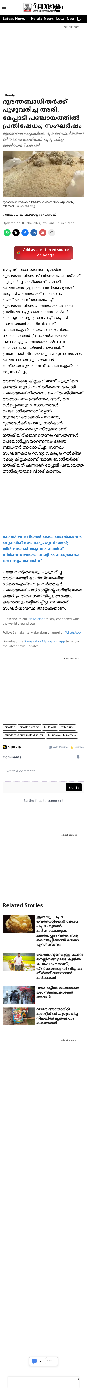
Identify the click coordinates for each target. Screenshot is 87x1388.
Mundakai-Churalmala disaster (24, 735)
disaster (10, 727)
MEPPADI (50, 727)
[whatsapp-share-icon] (7, 235)
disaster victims (29, 727)
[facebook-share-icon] (25, 235)
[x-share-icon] (16, 235)
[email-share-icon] (42, 235)
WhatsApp (73, 633)
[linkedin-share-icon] (33, 235)
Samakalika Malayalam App (44, 642)
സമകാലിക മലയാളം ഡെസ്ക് (29, 215)
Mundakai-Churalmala (62, 735)
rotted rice (67, 727)
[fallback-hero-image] (19, 924)
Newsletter (36, 619)
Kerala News (42, 19)
